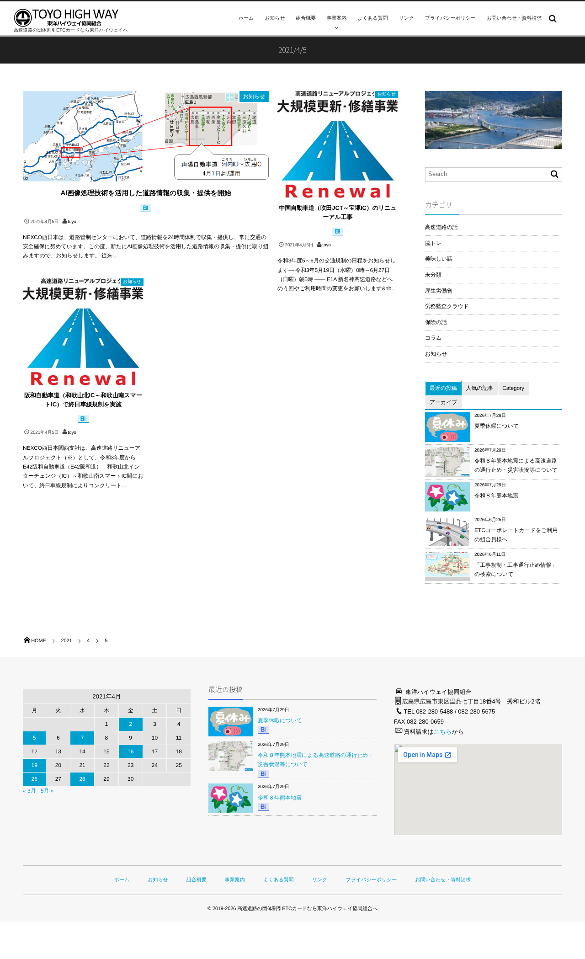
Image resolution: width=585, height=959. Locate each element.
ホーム (246, 18)
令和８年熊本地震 (496, 495)
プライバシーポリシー (450, 18)
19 (34, 765)
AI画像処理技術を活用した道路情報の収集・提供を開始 (145, 193)
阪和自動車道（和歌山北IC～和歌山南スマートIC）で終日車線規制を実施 (83, 400)
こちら (443, 731)
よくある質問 (372, 18)
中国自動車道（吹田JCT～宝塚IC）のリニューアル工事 (338, 212)
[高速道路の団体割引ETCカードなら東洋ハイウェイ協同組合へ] (66, 18)
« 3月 (29, 791)
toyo (72, 221)
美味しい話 (438, 259)
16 (130, 751)
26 (34, 779)
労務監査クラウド (447, 306)
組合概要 (305, 18)
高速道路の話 (441, 227)
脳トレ (433, 243)
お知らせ (275, 18)
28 (82, 779)
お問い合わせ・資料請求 (514, 18)
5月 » (47, 791)
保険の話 (436, 322)
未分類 (433, 275)
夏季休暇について (496, 426)
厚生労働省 (438, 291)
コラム (433, 338)
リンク (406, 18)
